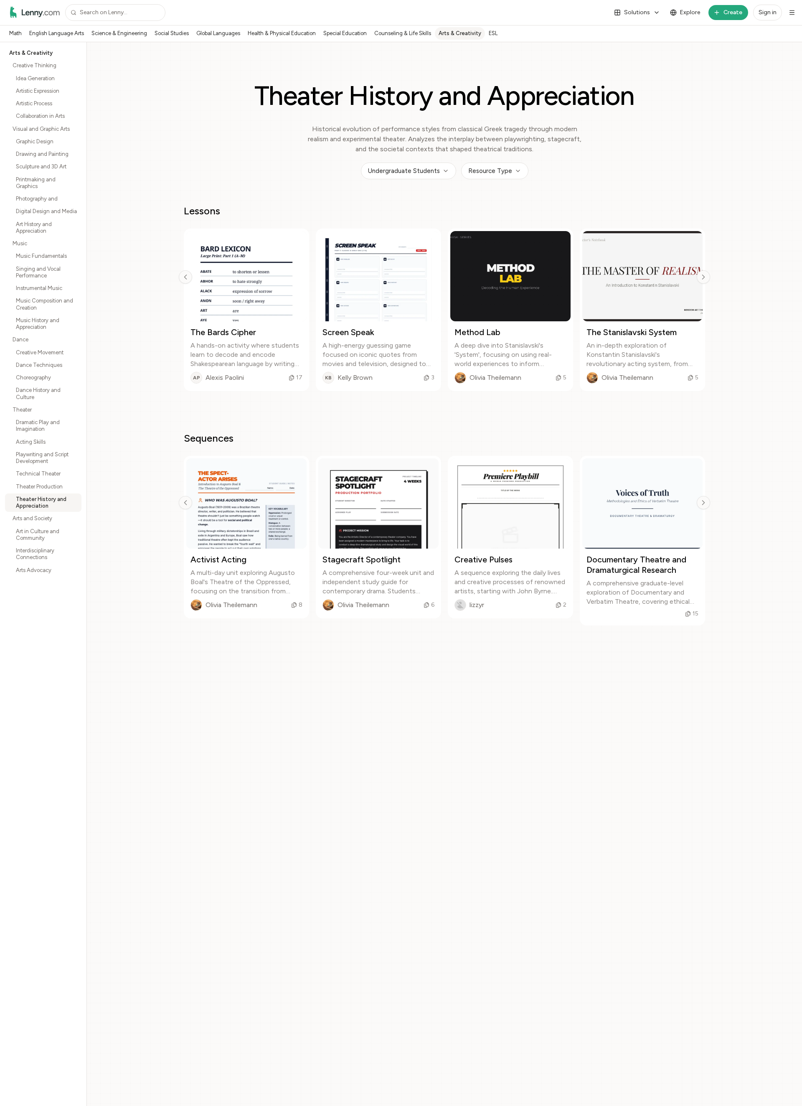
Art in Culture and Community (37, 534)
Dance (20, 339)
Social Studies (172, 33)
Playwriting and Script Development (42, 457)
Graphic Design (34, 141)
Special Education (345, 33)
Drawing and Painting (42, 154)
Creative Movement (39, 352)
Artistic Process (34, 103)
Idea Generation (35, 78)
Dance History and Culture (38, 393)
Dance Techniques (39, 365)
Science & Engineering (119, 33)
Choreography (33, 377)
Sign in (768, 12)
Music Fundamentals (41, 256)
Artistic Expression (37, 91)
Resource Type (490, 171)
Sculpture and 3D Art (41, 166)
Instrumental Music (39, 288)
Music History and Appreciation (37, 323)
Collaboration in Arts (40, 116)
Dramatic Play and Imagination (38, 425)
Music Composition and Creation (44, 303)
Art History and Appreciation (34, 227)
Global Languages (218, 33)
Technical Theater (38, 473)
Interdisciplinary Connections (35, 553)
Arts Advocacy (33, 570)
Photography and (37, 199)
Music (20, 243)
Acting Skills (31, 442)
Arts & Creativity (460, 33)
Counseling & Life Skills (402, 33)
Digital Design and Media (46, 211)
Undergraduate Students (404, 171)
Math (15, 33)
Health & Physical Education (282, 33)
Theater (22, 410)
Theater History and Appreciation (41, 502)
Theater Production (39, 486)
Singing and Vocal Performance (38, 272)
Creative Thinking (34, 65)
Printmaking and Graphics (36, 182)
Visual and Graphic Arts (41, 129)
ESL (493, 33)
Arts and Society (32, 518)
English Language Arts (56, 33)
